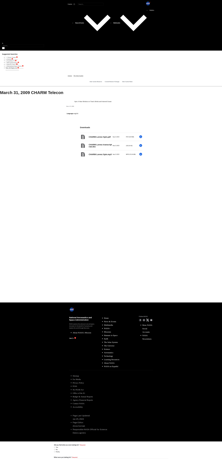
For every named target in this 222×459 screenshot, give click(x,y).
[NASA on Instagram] (144, 320)
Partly (58, 452)
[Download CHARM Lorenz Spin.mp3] (140, 155)
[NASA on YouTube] (151, 320)
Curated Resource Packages (112, 81)
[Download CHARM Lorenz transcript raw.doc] (140, 146)
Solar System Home (127, 81)
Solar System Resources (96, 81)
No (57, 449)
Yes (57, 447)
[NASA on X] (147, 320)
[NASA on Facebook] (140, 320)
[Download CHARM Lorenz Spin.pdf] (140, 137)
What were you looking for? (65, 457)
